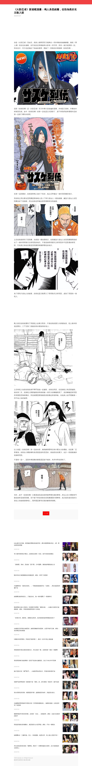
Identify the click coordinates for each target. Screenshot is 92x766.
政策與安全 (20, 760)
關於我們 (16, 760)
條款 (25, 760)
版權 (29, 760)
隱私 (27, 760)
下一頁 (46, 513)
